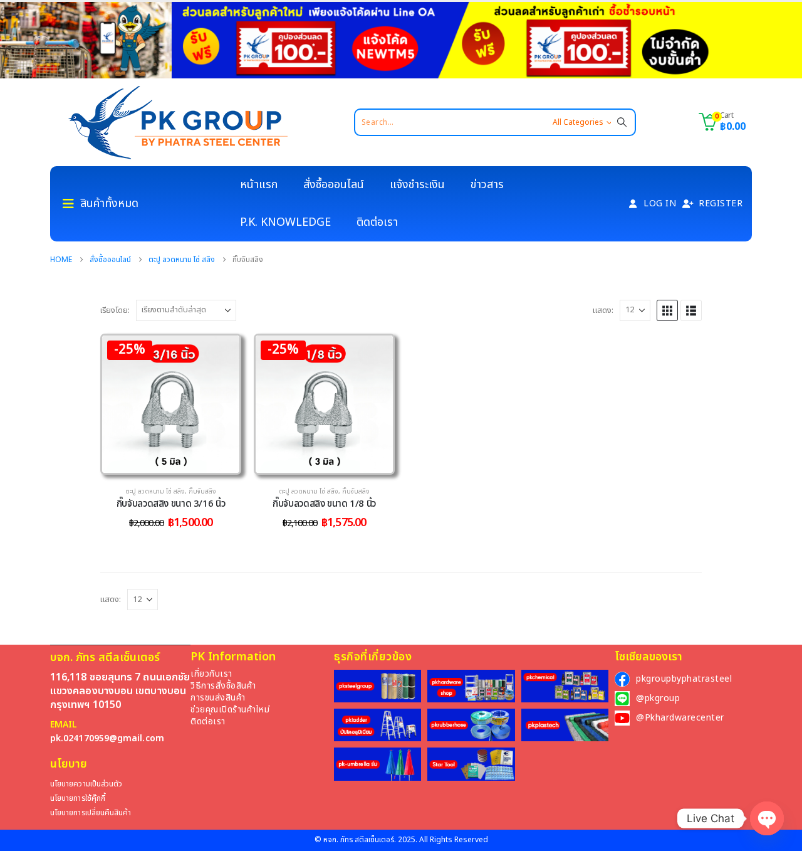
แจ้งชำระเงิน (417, 184)
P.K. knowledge (285, 222)
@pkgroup (658, 698)
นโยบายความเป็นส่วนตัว (86, 784)
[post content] (170, 404)
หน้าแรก (259, 184)
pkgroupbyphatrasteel (684, 678)
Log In (659, 203)
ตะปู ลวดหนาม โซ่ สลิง (155, 492)
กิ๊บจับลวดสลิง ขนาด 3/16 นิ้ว (171, 504)
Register (720, 203)
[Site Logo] (178, 122)
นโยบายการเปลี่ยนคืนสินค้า (90, 813)
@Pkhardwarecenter (680, 717)
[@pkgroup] (622, 698)
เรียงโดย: (115, 310)
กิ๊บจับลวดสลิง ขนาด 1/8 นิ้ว (324, 504)
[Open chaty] (767, 818)
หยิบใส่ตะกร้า (180, 460)
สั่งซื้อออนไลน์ (333, 184)
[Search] (622, 122)
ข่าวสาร (487, 184)
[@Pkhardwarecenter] (622, 718)
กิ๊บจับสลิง (202, 492)
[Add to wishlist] (220, 354)
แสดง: (603, 310)
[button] (667, 310)
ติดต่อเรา (377, 222)
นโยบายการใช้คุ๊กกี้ (77, 799)
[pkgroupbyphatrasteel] (622, 679)
